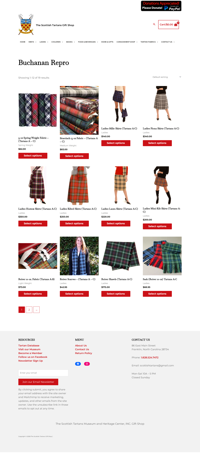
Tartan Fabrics (148, 42)
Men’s (31, 42)
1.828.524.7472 (149, 357)
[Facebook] (78, 364)
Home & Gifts (107, 42)
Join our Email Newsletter (38, 381)
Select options (33, 155)
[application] (35, 42)
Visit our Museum (29, 349)
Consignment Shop (126, 42)
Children (56, 42)
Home (22, 42)
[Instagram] (87, 364)
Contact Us (166, 42)
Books (69, 42)
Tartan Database (28, 345)
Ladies (43, 42)
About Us (81, 345)
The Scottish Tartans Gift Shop (55, 25)
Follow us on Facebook (32, 356)
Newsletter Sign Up (30, 360)
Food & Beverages (87, 42)
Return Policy (83, 353)
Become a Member (30, 353)
